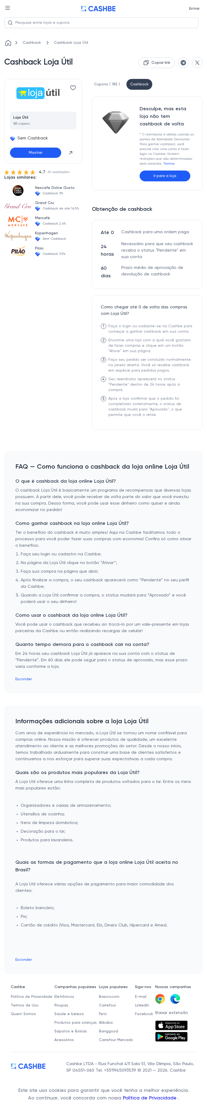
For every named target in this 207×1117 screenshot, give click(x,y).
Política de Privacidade (150, 1098)
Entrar (194, 9)
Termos (168, 163)
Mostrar (35, 153)
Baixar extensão (171, 1013)
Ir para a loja (165, 176)
